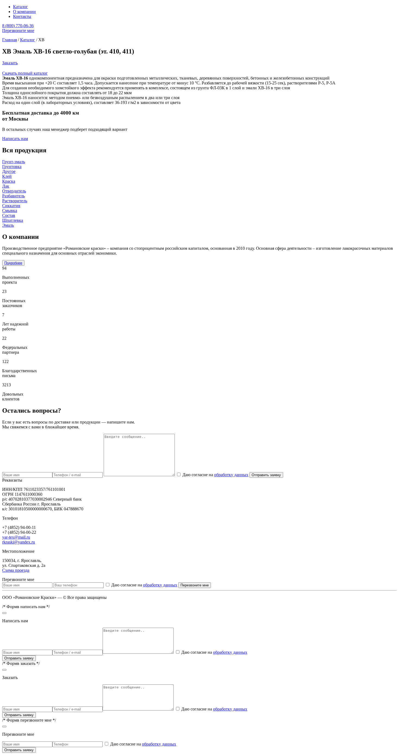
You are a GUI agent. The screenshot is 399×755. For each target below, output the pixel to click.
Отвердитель (14, 191)
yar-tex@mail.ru (16, 537)
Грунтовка (11, 166)
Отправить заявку (266, 475)
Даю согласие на (215, 474)
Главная (9, 39)
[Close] (4, 613)
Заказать (10, 63)
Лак (5, 186)
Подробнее (13, 263)
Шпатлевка (12, 220)
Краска (8, 181)
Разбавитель (13, 196)
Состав (8, 215)
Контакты (22, 16)
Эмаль (8, 225)
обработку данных (231, 474)
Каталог (20, 6)
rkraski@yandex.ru (18, 542)
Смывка (9, 210)
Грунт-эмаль (13, 161)
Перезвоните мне (18, 30)
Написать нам (15, 138)
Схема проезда (15, 570)
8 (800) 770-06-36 (18, 25)
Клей (7, 176)
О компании (24, 11)
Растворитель (14, 200)
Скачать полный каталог (25, 73)
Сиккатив (11, 205)
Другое (8, 171)
